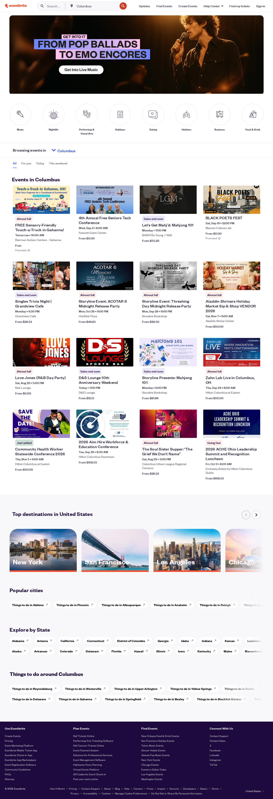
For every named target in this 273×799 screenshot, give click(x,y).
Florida (116, 651)
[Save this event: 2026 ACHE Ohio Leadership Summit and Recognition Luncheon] (245, 432)
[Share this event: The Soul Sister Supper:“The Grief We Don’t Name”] (191, 432)
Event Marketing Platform (19, 745)
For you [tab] (26, 163)
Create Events (13, 736)
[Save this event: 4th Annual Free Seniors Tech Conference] (118, 208)
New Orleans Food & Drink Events (160, 736)
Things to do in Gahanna (75, 699)
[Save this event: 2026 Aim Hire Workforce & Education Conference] (118, 432)
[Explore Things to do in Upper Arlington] (162, 688)
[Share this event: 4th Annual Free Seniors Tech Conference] (128, 208)
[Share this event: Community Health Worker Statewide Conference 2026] (64, 432)
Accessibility (90, 793)
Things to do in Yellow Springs (191, 688)
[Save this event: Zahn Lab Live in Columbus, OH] (245, 361)
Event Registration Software (20, 764)
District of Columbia (131, 641)
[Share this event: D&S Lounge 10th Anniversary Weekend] (128, 361)
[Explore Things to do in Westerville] (106, 688)
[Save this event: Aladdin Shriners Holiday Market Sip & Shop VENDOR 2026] (245, 284)
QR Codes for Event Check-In (89, 774)
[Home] (16, 6)
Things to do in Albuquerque (121, 605)
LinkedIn (214, 755)
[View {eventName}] (41, 200)
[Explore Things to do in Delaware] (50, 699)
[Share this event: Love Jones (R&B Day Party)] (64, 361)
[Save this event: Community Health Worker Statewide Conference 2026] (55, 432)
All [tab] (15, 163)
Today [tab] (40, 163)
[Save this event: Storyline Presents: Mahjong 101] (182, 361)
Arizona (42, 641)
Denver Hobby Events (153, 750)
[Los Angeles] (187, 569)
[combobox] (97, 6)
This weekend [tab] (58, 163)
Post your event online (85, 779)
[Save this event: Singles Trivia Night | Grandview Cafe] (55, 284)
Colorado (66, 651)
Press (150, 788)
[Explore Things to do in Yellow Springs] (216, 688)
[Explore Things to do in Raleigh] (235, 605)
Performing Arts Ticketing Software (93, 741)
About (107, 788)
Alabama (18, 641)
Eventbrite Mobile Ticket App (21, 750)
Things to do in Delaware (29, 699)
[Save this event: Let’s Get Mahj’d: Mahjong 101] (182, 208)
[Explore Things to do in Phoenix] (93, 605)
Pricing (9, 741)
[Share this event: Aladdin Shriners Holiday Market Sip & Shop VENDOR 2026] (255, 284)
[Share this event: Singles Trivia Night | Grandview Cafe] (64, 284)
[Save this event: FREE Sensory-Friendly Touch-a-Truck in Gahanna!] (55, 208)
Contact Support (219, 736)
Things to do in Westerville (83, 688)
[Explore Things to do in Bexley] (188, 699)
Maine (228, 651)
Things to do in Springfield (123, 699)
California (67, 641)
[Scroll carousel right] (256, 515)
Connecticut (95, 641)
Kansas (230, 641)
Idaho (185, 641)
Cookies (106, 793)
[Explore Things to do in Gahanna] (96, 699)
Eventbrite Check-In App (18, 755)
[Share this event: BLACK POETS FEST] (255, 208)
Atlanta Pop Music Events (155, 755)
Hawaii (138, 651)
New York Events (150, 760)
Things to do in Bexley (169, 699)
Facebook (215, 750)
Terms (215, 788)
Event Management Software (89, 760)
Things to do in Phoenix (72, 605)
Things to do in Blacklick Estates (219, 699)
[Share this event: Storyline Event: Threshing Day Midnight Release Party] (191, 284)
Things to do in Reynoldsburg (32, 688)
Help (126, 788)
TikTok (213, 764)
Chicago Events (150, 764)
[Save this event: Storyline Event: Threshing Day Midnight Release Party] (182, 284)
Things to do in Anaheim (170, 605)
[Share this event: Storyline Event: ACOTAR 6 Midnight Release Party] (128, 284)
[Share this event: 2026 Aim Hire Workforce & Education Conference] (128, 432)
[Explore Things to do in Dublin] (259, 688)
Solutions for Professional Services (92, 755)
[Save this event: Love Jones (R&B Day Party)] (55, 361)
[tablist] (40, 164)
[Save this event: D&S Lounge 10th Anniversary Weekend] (118, 361)
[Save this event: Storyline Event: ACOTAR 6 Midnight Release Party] (118, 284)
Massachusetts (255, 651)
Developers (189, 788)
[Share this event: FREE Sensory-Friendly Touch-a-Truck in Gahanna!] (64, 208)
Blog (117, 788)
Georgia (163, 641)
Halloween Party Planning (87, 764)
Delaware (92, 651)
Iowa (181, 651)
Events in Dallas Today (153, 769)
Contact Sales (217, 741)
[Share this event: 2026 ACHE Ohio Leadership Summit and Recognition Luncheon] (255, 432)
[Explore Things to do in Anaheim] (191, 605)
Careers (138, 788)
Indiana (207, 641)
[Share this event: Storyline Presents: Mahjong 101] (191, 361)
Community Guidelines (17, 769)
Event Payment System (86, 750)
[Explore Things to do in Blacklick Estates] (246, 699)
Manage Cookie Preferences (131, 793)
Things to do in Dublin (239, 688)
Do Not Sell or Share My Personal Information (176, 793)
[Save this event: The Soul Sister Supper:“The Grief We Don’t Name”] (182, 432)
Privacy (75, 793)
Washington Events (151, 779)
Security (174, 788)
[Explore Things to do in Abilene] (48, 605)
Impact (161, 788)
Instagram (215, 760)
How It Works (57, 788)
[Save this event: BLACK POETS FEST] (245, 208)
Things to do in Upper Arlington (135, 688)
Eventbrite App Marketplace (20, 760)
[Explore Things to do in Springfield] (145, 699)
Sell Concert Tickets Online (88, 745)
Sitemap (9, 779)
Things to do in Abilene (28, 605)
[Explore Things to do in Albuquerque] (145, 605)
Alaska (16, 651)
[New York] (43, 569)
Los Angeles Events (152, 774)
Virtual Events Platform (86, 769)
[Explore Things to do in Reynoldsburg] (56, 688)
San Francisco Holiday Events (157, 741)
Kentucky (204, 651)
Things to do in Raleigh (215, 605)
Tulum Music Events (152, 745)
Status (203, 788)
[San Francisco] (115, 569)
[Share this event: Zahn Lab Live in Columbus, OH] (255, 361)
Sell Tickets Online (83, 736)
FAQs (8, 774)
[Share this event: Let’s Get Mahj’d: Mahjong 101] (191, 208)
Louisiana (254, 641)
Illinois (160, 651)
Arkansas (40, 651)
